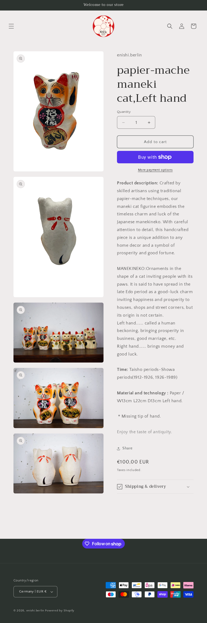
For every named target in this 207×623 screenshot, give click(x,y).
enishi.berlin (35, 610)
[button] (11, 26)
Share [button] (127, 448)
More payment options (155, 170)
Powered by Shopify (59, 610)
